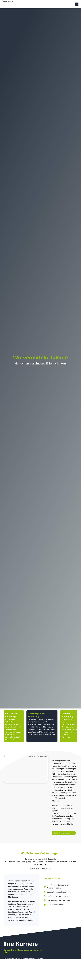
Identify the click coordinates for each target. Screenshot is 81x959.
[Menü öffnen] (76, 4)
